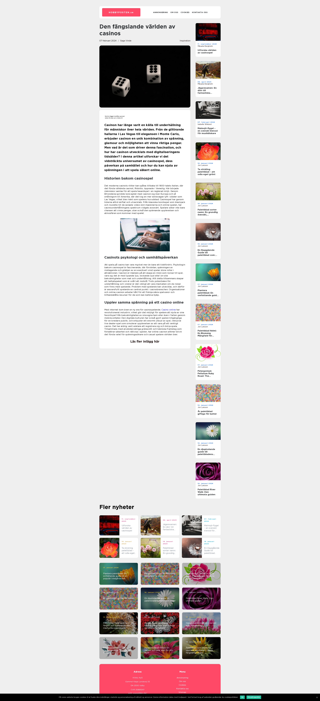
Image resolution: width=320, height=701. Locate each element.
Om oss (174, 12)
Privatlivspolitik (254, 697)
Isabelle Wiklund (205, 124)
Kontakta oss (200, 12)
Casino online (169, 309)
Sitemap (182, 692)
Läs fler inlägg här (144, 341)
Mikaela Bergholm (205, 46)
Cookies (185, 12)
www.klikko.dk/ (140, 693)
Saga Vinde (125, 41)
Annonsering (160, 12)
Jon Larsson (203, 165)
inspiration (185, 41)
